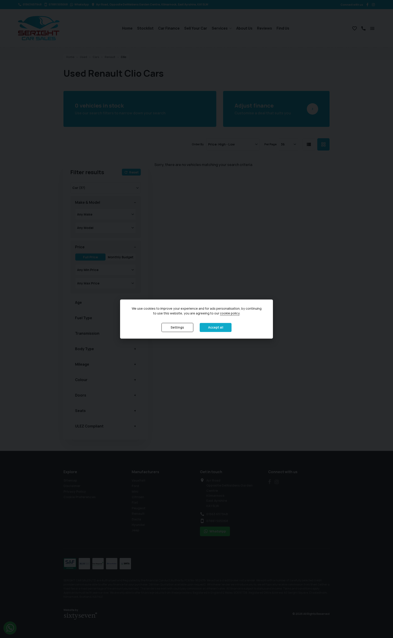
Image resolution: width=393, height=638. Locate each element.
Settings (177, 327)
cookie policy (229, 313)
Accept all (215, 327)
